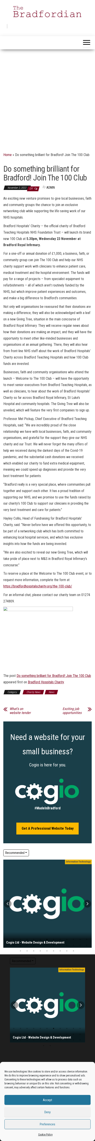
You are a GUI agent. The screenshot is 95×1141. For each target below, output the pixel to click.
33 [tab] (60, 951)
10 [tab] (66, 939)
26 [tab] (33, 1040)
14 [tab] (27, 1034)
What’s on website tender (20, 711)
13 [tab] (20, 1034)
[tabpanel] (47, 904)
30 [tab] (40, 951)
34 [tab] (66, 951)
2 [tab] (13, 939)
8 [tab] (53, 939)
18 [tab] (33, 945)
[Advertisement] (47, 99)
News (51, 692)
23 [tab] (66, 945)
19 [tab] (40, 945)
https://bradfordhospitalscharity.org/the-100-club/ (37, 586)
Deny (47, 1112)
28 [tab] (27, 951)
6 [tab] (40, 939)
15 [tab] (13, 945)
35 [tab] (73, 951)
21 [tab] (53, 945)
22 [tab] (60, 945)
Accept (47, 1100)
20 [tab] (47, 945)
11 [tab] (73, 939)
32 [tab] (53, 951)
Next (87, 904)
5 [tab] (33, 939)
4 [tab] (27, 939)
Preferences (47, 1124)
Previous (7, 904)
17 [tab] (27, 945)
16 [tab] (20, 945)
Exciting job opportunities (72, 711)
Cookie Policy (45, 1134)
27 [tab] (20, 951)
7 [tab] (47, 939)
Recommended (15, 853)
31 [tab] (47, 951)
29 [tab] (33, 951)
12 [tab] (80, 939)
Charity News (33, 692)
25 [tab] (80, 945)
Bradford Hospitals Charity (46, 682)
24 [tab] (73, 945)
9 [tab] (60, 939)
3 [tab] (20, 939)
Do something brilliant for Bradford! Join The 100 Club (54, 676)
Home (7, 155)
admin (50, 187)
